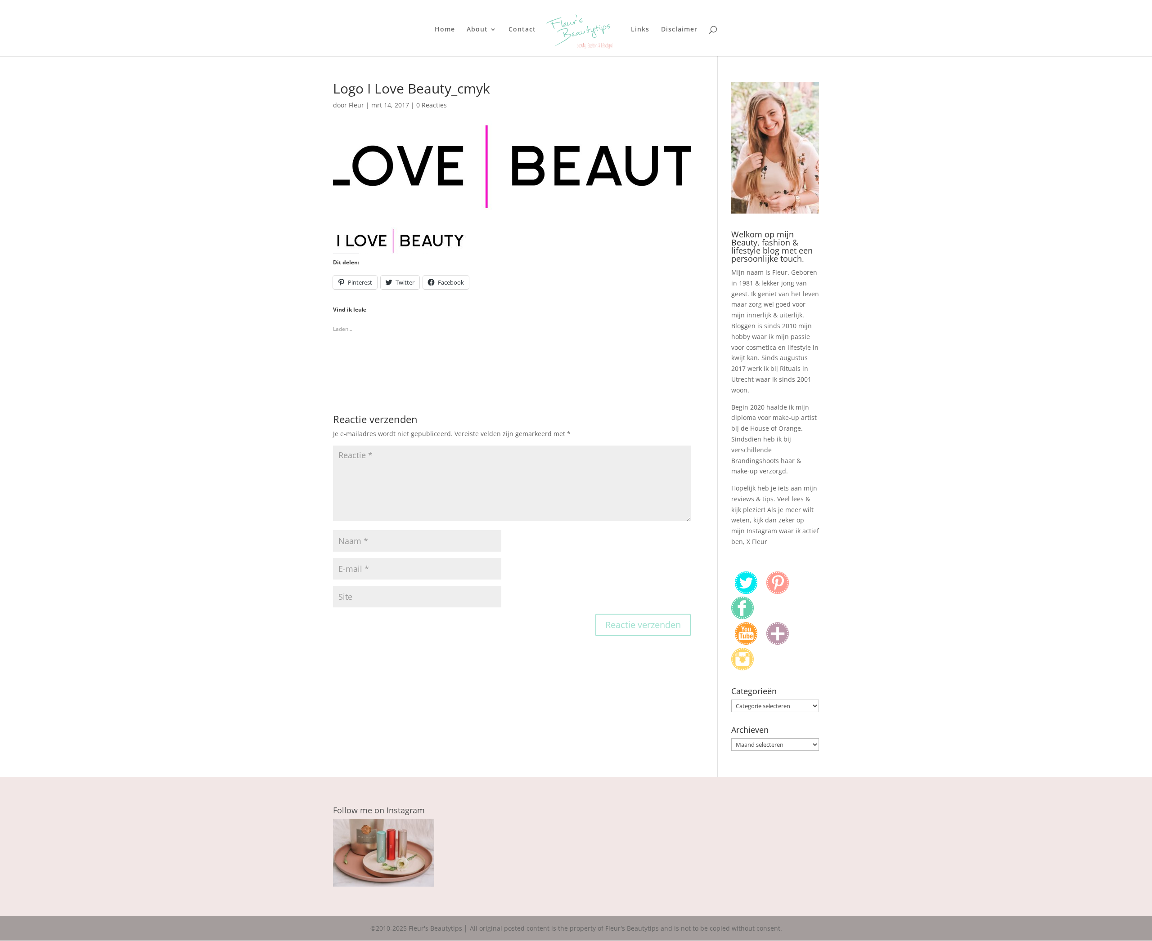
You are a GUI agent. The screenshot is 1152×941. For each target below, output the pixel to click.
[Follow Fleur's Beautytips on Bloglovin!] (777, 642)
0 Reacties (431, 105)
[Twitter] (746, 591)
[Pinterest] (777, 591)
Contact (522, 29)
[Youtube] (746, 642)
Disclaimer (679, 29)
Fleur (356, 105)
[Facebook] (742, 616)
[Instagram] (742, 668)
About (477, 29)
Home (445, 29)
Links (640, 29)
